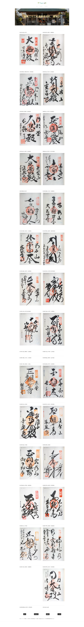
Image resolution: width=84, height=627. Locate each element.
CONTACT (46, 6)
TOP (37, 6)
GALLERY (41, 6)
